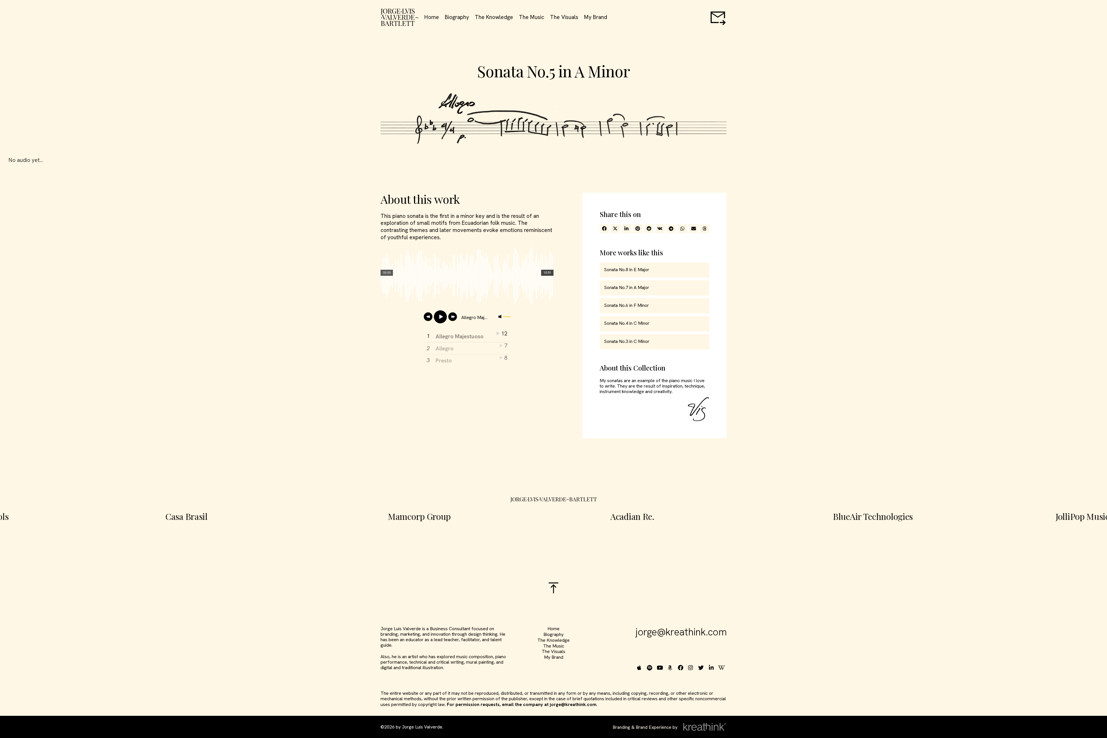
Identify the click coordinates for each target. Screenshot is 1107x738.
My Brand (595, 17)
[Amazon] (671, 667)
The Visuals (564, 17)
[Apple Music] (640, 667)
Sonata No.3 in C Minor (626, 341)
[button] (604, 228)
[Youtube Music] (660, 667)
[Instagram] (691, 667)
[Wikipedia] (722, 667)
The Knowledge (494, 17)
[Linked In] (712, 667)
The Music (531, 17)
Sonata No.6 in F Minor (626, 305)
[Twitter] (702, 667)
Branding (621, 727)
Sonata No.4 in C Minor (626, 323)
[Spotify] (650, 667)
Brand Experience (653, 727)
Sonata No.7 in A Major (626, 287)
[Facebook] (681, 667)
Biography (457, 17)
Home (431, 17)
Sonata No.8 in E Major (626, 270)
